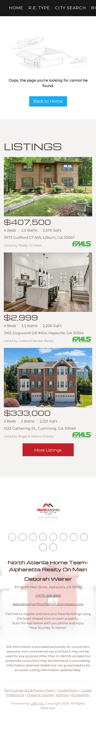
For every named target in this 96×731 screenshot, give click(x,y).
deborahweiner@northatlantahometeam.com (48, 604)
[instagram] (53, 537)
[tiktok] (74, 537)
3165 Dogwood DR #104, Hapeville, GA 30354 (44, 333)
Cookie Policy (67, 690)
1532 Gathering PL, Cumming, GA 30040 (40, 428)
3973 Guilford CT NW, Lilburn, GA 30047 (39, 237)
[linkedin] (22, 537)
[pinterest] (43, 547)
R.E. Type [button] (39, 7)
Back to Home (48, 101)
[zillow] (43, 537)
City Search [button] (70, 7)
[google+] (53, 547)
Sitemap (62, 695)
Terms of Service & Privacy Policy (29, 690)
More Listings (48, 450)
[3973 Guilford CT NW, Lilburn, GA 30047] (48, 186)
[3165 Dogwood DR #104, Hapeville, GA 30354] (48, 282)
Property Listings (40, 695)
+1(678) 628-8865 (48, 595)
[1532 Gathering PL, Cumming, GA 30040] (48, 377)
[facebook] (12, 537)
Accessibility (80, 695)
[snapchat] (84, 537)
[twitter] (33, 537)
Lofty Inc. (37, 703)
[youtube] (63, 537)
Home (16, 7)
